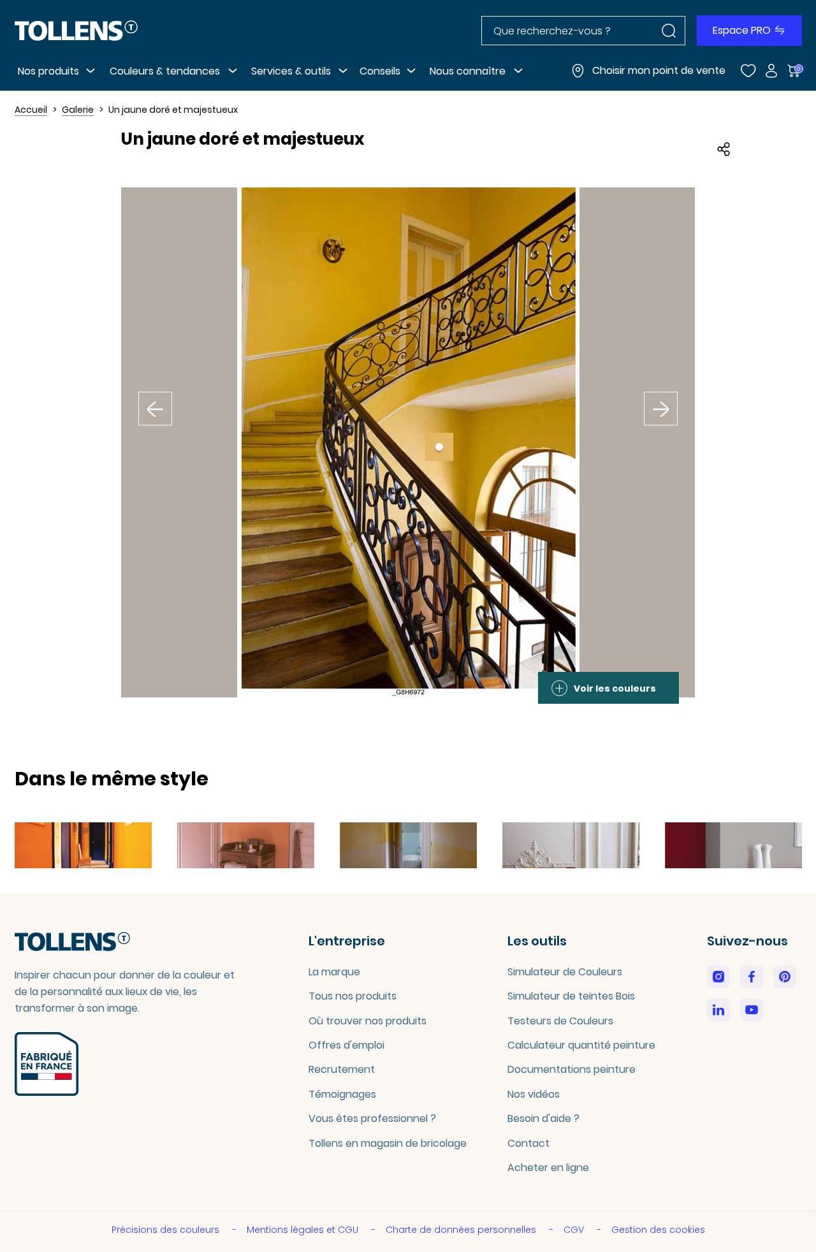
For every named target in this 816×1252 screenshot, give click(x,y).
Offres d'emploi (346, 1045)
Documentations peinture (571, 1069)
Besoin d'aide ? (543, 1118)
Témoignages (342, 1094)
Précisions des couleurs (167, 1229)
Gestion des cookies (658, 1229)
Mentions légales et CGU (304, 1229)
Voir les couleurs (615, 688)
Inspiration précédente (155, 400)
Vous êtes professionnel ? (372, 1118)
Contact (528, 1143)
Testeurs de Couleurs (560, 1021)
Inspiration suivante (661, 400)
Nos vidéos (533, 1094)
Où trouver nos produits (367, 1021)
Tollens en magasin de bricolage (388, 1143)
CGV (575, 1229)
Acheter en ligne (548, 1167)
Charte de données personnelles (462, 1229)
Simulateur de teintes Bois (571, 996)
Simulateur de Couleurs (564, 971)
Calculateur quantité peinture (581, 1045)
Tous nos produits (353, 996)
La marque (334, 971)
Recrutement (342, 1069)
